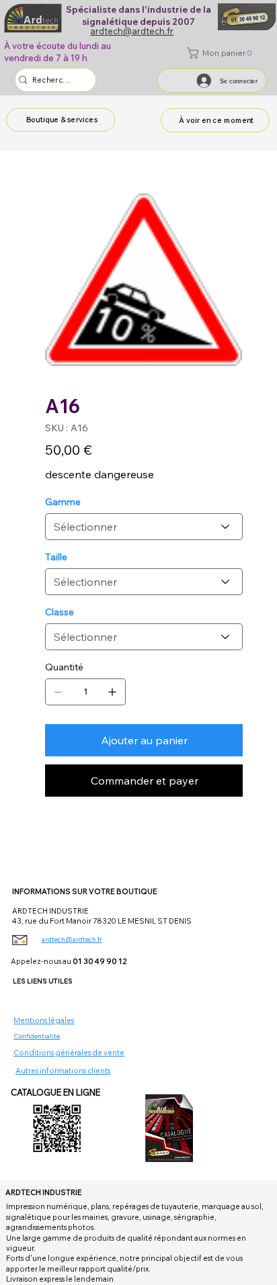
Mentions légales (43, 1020)
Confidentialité (36, 1036)
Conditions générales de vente (68, 1052)
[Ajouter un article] (112, 691)
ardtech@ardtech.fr (72, 939)
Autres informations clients (62, 1070)
